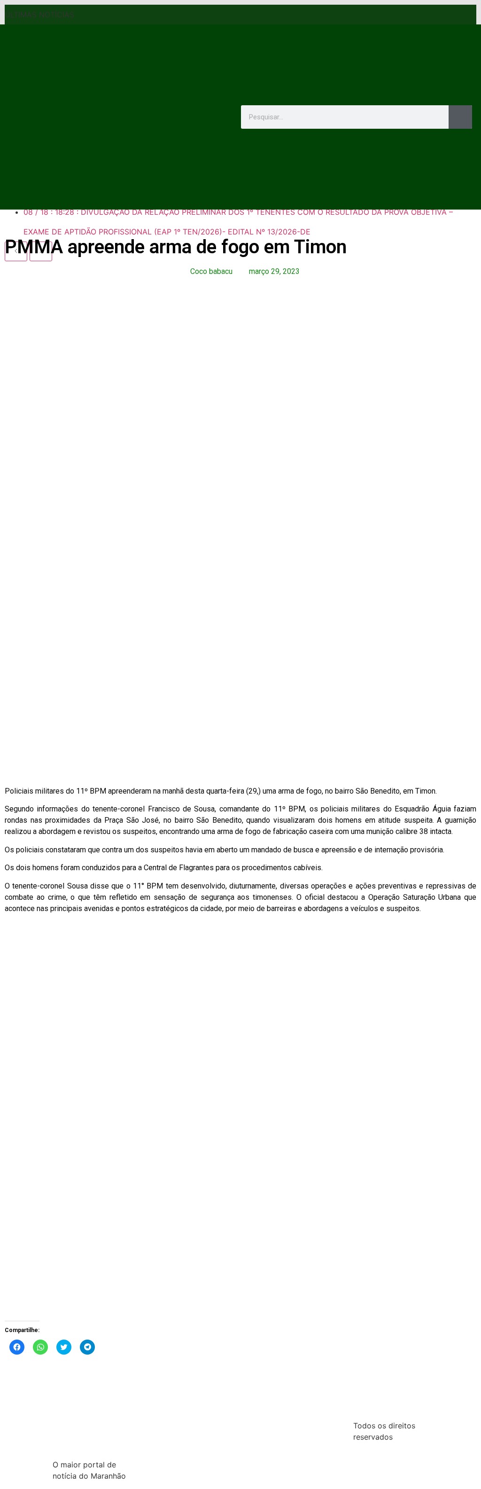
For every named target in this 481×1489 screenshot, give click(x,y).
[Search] (460, 117)
